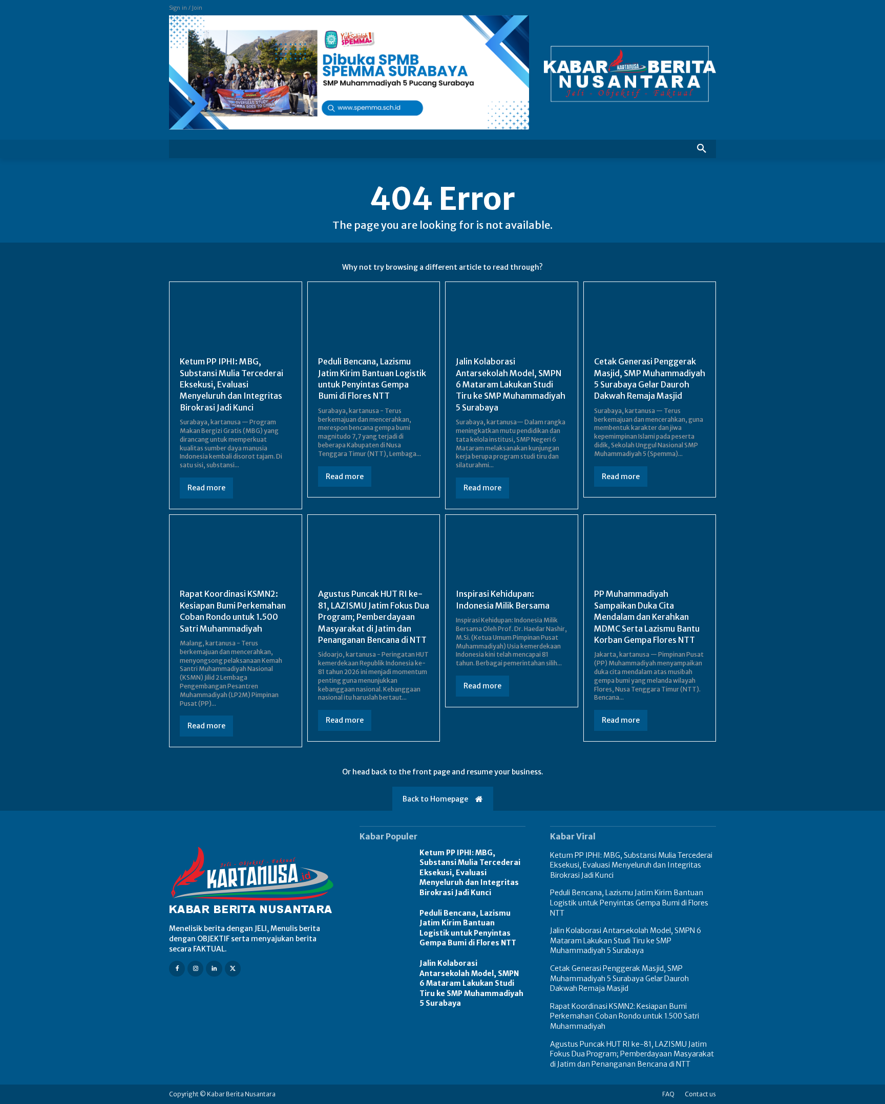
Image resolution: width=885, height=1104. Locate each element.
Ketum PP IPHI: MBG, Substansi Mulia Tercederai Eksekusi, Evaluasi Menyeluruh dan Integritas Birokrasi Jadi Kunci (231, 384)
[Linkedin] (214, 969)
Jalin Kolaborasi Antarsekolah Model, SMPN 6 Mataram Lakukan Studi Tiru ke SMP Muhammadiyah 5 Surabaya (510, 384)
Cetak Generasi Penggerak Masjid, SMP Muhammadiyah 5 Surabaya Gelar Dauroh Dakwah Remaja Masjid (619, 978)
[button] (701, 149)
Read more (206, 487)
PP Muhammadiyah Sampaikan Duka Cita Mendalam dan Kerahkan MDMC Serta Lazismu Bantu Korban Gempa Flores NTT (647, 617)
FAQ (668, 1094)
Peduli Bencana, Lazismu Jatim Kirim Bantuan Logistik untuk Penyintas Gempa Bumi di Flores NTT (467, 928)
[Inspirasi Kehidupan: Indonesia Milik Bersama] (511, 553)
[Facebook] (177, 969)
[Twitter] (233, 969)
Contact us (700, 1094)
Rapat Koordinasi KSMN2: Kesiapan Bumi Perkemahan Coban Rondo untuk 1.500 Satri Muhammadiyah (233, 611)
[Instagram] (195, 969)
